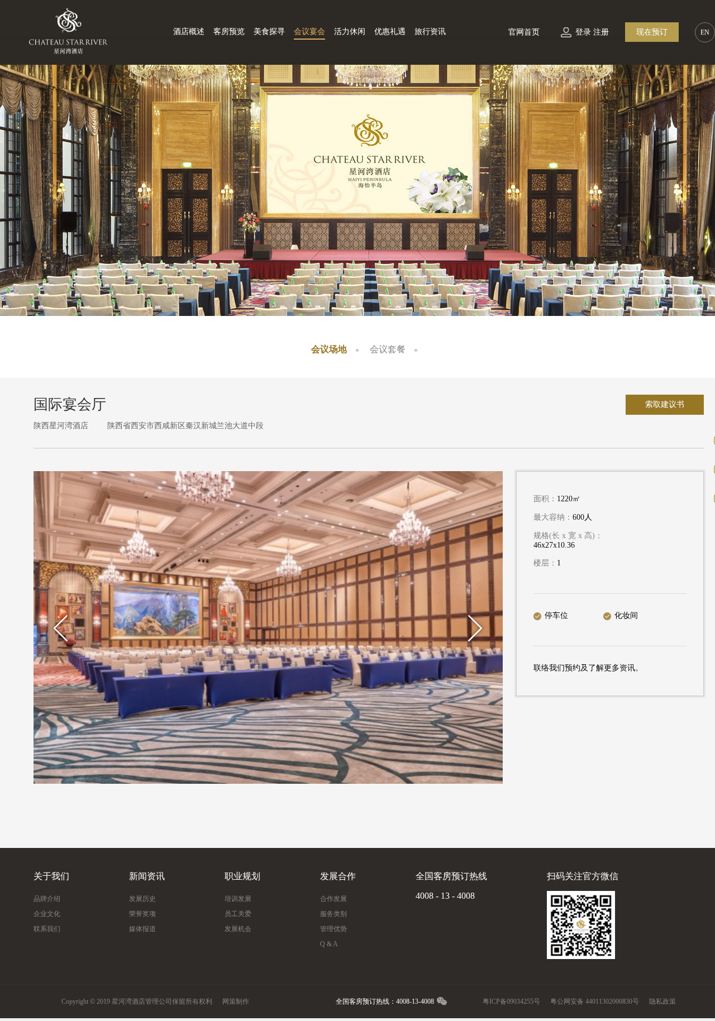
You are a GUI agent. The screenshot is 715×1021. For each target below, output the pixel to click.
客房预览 (229, 31)
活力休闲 (349, 31)
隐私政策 (662, 1001)
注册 (601, 32)
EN (704, 32)
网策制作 (235, 1001)
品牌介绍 (47, 899)
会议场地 (329, 349)
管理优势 (333, 929)
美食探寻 (269, 31)
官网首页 (524, 32)
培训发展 (238, 899)
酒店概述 (188, 31)
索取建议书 (664, 404)
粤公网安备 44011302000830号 (594, 1001)
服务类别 (333, 914)
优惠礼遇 (390, 31)
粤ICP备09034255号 (511, 1001)
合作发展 (333, 899)
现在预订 (652, 32)
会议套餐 (388, 349)
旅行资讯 (430, 31)
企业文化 (47, 914)
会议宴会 (309, 31)
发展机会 (238, 929)
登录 (583, 32)
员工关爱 (238, 914)
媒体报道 (142, 929)
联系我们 (47, 929)
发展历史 (142, 899)
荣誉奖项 (142, 914)
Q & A (329, 944)
